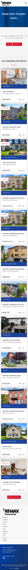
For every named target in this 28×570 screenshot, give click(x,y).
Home (9, 44)
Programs (5, 531)
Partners (5, 526)
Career (4, 533)
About (4, 524)
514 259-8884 (8, 552)
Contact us (17, 44)
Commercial (5, 519)
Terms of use (10, 566)
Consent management (18, 566)
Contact (5, 538)
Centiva (16, 568)
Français (5, 540)
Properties (5, 517)
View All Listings (14, 497)
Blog (4, 535)
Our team (5, 522)
